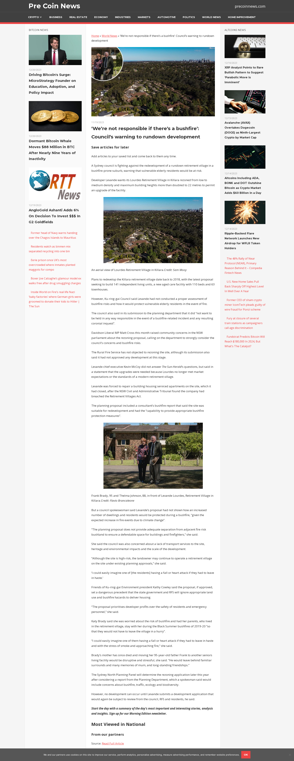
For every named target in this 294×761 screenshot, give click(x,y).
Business (55, 17)
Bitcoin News (38, 30)
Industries (123, 17)
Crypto (33, 17)
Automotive (167, 17)
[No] (289, 754)
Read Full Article (113, 743)
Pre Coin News (54, 6)
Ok (246, 754)
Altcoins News (235, 30)
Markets (144, 17)
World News (211, 17)
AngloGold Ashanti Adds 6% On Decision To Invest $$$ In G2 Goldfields (54, 216)
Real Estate (78, 17)
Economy (101, 17)
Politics (189, 17)
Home (95, 36)
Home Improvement (242, 17)
